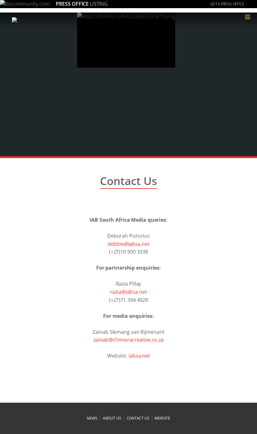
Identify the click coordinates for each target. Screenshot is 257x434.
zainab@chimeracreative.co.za (128, 339)
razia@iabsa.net (128, 291)
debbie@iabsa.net (128, 243)
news (92, 418)
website (162, 418)
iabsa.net (139, 355)
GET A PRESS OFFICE (227, 4)
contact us (138, 418)
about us (112, 418)
